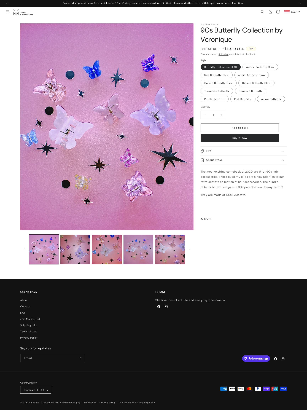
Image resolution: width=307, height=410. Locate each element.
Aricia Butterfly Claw (251, 74)
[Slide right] (189, 249)
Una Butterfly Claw (216, 74)
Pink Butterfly (243, 98)
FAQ (22, 312)
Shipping (223, 54)
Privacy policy (108, 402)
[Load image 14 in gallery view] (138, 249)
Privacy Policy (28, 337)
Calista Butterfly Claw (218, 82)
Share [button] (207, 219)
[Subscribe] (80, 358)
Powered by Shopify (70, 402)
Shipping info (28, 325)
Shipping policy (147, 402)
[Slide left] (24, 249)
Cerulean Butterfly (251, 90)
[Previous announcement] (7, 3)
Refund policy (91, 402)
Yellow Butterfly (271, 98)
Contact (25, 306)
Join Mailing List (30, 319)
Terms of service (127, 402)
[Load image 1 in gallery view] (44, 249)
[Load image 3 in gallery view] (107, 249)
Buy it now (239, 138)
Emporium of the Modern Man (44, 402)
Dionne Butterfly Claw (256, 82)
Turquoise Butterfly (216, 90)
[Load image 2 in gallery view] (75, 249)
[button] (7, 12)
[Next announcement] (300, 3)
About (24, 300)
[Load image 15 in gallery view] (170, 249)
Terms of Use (28, 331)
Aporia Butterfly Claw (260, 66)
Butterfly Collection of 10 (220, 66)
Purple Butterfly (214, 98)
